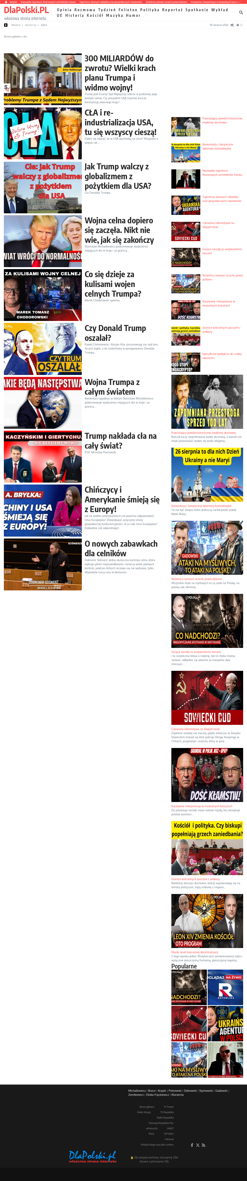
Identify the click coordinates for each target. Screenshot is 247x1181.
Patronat (169, 1139)
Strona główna (12, 36)
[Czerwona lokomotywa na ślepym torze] (189, 1023)
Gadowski (221, 1090)
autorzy (30, 24)
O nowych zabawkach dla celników (121, 548)
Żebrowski (190, 1090)
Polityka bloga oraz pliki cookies (157, 1144)
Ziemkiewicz (136, 1094)
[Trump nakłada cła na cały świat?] (43, 457)
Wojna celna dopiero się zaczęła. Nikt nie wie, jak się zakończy (119, 230)
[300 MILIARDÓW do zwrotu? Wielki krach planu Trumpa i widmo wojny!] (43, 79)
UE (60, 15)
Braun (152, 1090)
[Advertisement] (207, 84)
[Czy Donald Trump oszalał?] (43, 349)
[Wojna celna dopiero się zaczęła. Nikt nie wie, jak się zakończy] (43, 241)
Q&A (44, 24)
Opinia (64, 9)
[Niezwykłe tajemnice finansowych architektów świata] (225, 1060)
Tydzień (107, 9)
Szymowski (206, 1090)
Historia (75, 15)
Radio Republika (165, 1117)
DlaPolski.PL (26, 9)
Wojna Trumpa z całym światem (112, 386)
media (16, 24)
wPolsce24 (151, 1128)
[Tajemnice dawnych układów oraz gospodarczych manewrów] (225, 1023)
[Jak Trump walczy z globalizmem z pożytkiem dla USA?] (43, 187)
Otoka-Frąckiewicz (157, 1094)
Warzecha (177, 1094)
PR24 (151, 1133)
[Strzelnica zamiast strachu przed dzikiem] (189, 1060)
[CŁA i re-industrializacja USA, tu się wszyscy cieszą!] (43, 133)
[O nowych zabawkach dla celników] (43, 564)
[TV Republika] (225, 987)
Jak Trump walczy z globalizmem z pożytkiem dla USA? (118, 176)
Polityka (150, 9)
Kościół (95, 15)
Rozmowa (85, 9)
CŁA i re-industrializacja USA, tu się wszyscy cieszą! (120, 122)
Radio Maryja (144, 1112)
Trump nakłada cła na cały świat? (121, 440)
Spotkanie (197, 9)
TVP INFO (169, 1133)
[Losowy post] (231, 25)
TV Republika (167, 1112)
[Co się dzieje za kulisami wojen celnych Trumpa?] (43, 295)
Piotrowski (175, 1090)
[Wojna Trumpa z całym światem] (43, 403)
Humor (133, 15)
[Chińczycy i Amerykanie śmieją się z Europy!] (43, 510)
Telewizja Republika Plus (161, 1123)
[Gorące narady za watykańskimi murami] (189, 987)
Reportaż (172, 9)
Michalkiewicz (137, 1090)
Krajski (162, 1090)
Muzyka (115, 15)
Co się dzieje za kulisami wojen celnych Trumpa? (113, 283)
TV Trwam (169, 1106)
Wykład (220, 9)
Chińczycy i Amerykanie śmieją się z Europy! (122, 499)
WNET (170, 1128)
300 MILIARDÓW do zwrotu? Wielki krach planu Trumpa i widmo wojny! (120, 72)
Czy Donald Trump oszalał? (115, 332)
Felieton (128, 9)
